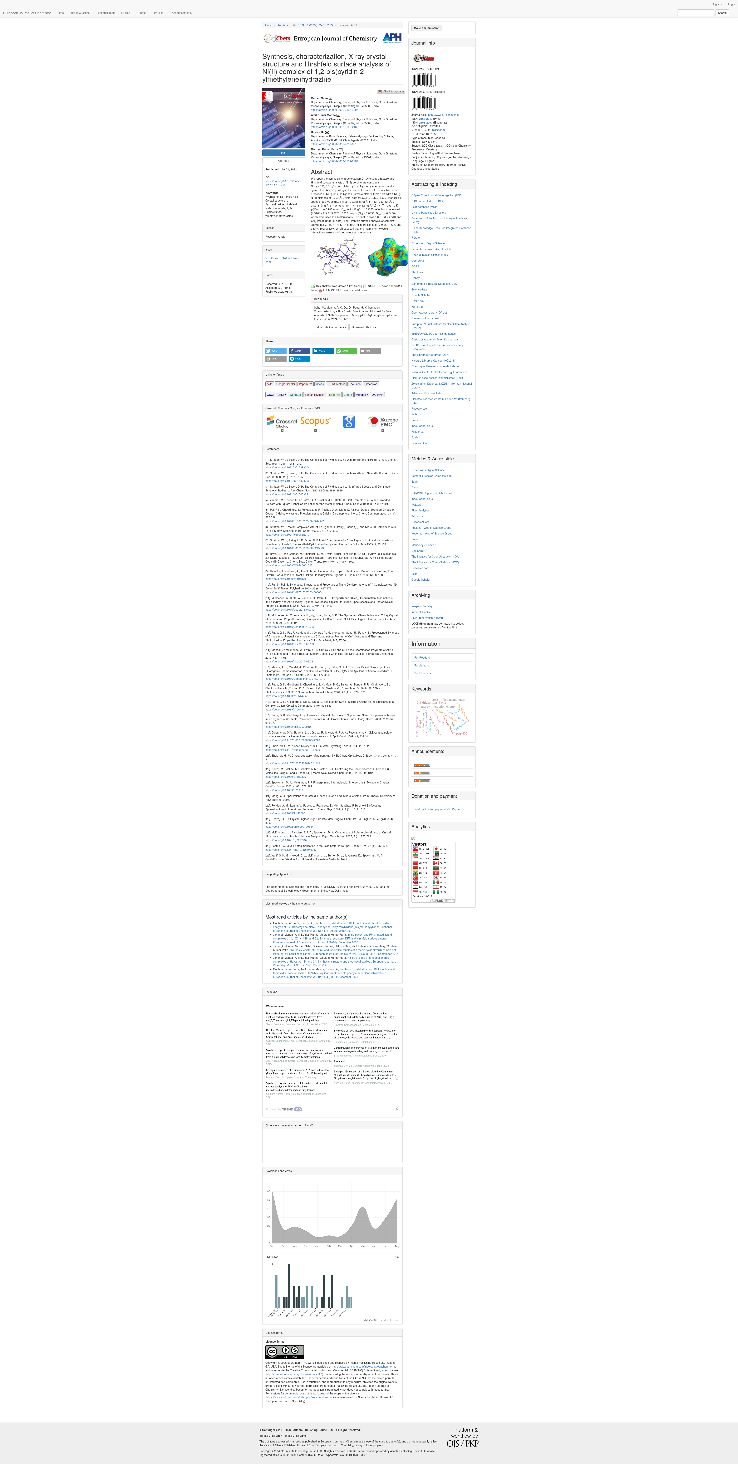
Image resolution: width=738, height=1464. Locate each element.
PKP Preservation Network (427, 618)
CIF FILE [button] (283, 161)
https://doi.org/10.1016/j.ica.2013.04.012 (290, 609)
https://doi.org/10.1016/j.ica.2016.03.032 (290, 644)
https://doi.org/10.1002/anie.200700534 (289, 826)
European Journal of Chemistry (27, 12)
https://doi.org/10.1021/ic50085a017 (287, 534)
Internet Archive (421, 612)
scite (270, 384)
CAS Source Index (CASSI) (427, 201)
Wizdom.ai (417, 431)
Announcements (182, 13)
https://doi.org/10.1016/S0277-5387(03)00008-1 (294, 592)
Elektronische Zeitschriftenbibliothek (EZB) (437, 378)
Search (722, 13)
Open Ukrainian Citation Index (429, 255)
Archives (283, 25)
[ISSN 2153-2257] (423, 103)
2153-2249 (425, 118)
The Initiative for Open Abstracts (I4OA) (435, 556)
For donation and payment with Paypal (436, 809)
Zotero (348, 395)
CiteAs (320, 384)
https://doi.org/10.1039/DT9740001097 (288, 565)
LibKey (282, 395)
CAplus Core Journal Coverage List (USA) (436, 195)
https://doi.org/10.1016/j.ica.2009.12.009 (290, 627)
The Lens (355, 384)
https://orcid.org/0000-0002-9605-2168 (334, 127)
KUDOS (416, 504)
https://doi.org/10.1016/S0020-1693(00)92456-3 (294, 548)
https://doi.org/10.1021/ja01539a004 (287, 467)
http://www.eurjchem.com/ (444, 115)
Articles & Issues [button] (80, 13)
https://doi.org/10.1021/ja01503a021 (287, 494)
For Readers (422, 657)
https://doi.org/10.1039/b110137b (285, 579)
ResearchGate (420, 443)
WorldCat (295, 395)
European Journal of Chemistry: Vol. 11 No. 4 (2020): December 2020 (315, 942)
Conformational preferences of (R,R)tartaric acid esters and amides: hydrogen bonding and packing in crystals (366, 1049)
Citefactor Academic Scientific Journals (435, 339)
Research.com (420, 408)
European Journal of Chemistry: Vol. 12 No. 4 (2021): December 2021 (315, 977)
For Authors (421, 665)
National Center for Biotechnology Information (439, 372)
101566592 (438, 130)
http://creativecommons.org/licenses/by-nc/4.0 (294, 1374)
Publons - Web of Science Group (431, 527)
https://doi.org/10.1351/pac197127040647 (291, 850)
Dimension (370, 384)
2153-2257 (425, 122)
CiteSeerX (417, 301)
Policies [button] (159, 13)
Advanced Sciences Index (427, 393)
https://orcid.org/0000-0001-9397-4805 (334, 110)
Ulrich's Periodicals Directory (428, 212)
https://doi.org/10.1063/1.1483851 (286, 813)
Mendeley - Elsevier (423, 545)
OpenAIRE (417, 260)
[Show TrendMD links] (397, 1108)
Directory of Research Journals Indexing (435, 366)
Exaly (414, 437)
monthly (385, 1319)
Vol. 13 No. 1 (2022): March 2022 (313, 25)
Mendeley (362, 395)
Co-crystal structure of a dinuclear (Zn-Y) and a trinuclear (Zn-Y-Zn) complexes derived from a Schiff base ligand (297, 1072)
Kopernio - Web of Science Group (431, 533)
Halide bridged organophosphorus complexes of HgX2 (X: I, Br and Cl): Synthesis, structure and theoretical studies (331, 959)
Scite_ (415, 414)
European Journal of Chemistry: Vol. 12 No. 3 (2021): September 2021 (356, 954)
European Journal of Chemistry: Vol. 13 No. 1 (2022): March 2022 (313, 931)
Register (717, 4)
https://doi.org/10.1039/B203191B (285, 790)
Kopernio (334, 395)
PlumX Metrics (336, 384)
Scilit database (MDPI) (425, 207)
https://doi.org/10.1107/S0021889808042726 (292, 740)
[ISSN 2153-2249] (423, 80)
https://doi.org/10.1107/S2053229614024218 (292, 763)
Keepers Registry (421, 606)
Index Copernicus (422, 426)
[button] (276, 351)
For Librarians (422, 673)
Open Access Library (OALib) (429, 312)
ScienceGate (419, 289)
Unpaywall (417, 551)
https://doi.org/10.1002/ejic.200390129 (288, 727)
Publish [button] (126, 13)
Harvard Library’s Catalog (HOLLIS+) (433, 360)
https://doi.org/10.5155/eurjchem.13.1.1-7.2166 (283, 183)
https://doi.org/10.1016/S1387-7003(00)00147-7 (294, 521)
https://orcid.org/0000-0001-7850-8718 (334, 144)
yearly (395, 1319)
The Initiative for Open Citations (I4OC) (435, 562)
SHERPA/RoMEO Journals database (433, 333)
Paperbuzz (305, 384)
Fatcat (415, 420)
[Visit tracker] (413, 838)
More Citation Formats (331, 327)
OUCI (270, 395)
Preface (338, 1061)
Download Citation (363, 327)
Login (731, 4)
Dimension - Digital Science (428, 243)
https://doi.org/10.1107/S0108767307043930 (292, 750)
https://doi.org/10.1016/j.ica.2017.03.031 (290, 661)
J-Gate (415, 237)
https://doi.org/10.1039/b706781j (285, 709)
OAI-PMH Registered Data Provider (433, 493)
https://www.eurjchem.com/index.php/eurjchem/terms (364, 1366)
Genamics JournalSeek (425, 318)
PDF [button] (284, 153)
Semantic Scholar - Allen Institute (431, 249)
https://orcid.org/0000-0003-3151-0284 (334, 161)
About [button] (142, 13)
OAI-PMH (377, 395)
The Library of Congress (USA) (430, 355)
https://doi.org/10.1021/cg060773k (286, 840)
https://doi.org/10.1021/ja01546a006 (287, 481)
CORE (415, 266)
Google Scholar (285, 384)
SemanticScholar (315, 395)
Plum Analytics (420, 510)
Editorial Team (107, 13)
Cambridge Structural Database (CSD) (434, 283)
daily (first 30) (370, 1319)
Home (60, 13)
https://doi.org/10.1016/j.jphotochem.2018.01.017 (295, 679)
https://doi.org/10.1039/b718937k (285, 776)
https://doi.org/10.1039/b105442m (286, 696)
